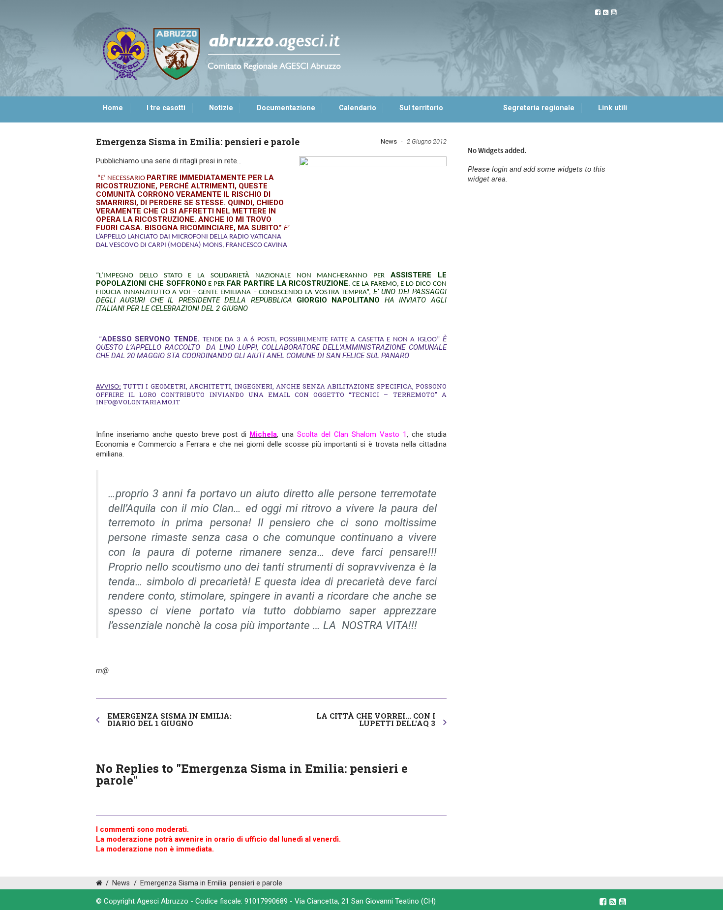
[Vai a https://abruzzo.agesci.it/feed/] (605, 12)
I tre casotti (166, 108)
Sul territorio (421, 108)
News (389, 141)
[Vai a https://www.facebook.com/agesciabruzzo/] (598, 12)
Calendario (357, 108)
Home (113, 108)
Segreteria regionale (538, 108)
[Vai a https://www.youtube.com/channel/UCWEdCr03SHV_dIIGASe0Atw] (613, 12)
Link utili (612, 108)
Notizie (221, 108)
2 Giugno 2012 (427, 141)
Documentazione (286, 108)
